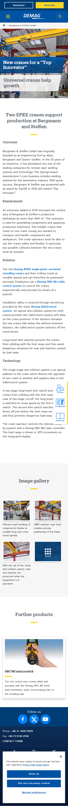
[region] (34, 777)
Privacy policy (30, 765)
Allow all (34, 774)
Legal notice (43, 765)
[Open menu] (8, 16)
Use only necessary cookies (34, 783)
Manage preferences (34, 792)
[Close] (61, 756)
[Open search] (60, 16)
